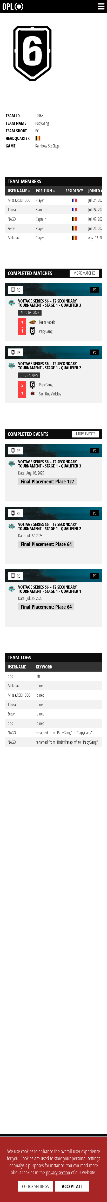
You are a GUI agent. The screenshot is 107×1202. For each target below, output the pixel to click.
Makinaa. (14, 686)
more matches (84, 273)
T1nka (12, 704)
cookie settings (35, 1186)
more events (85, 434)
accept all (72, 1186)
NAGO (12, 733)
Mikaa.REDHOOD (19, 695)
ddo (10, 676)
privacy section (58, 1172)
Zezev (11, 714)
